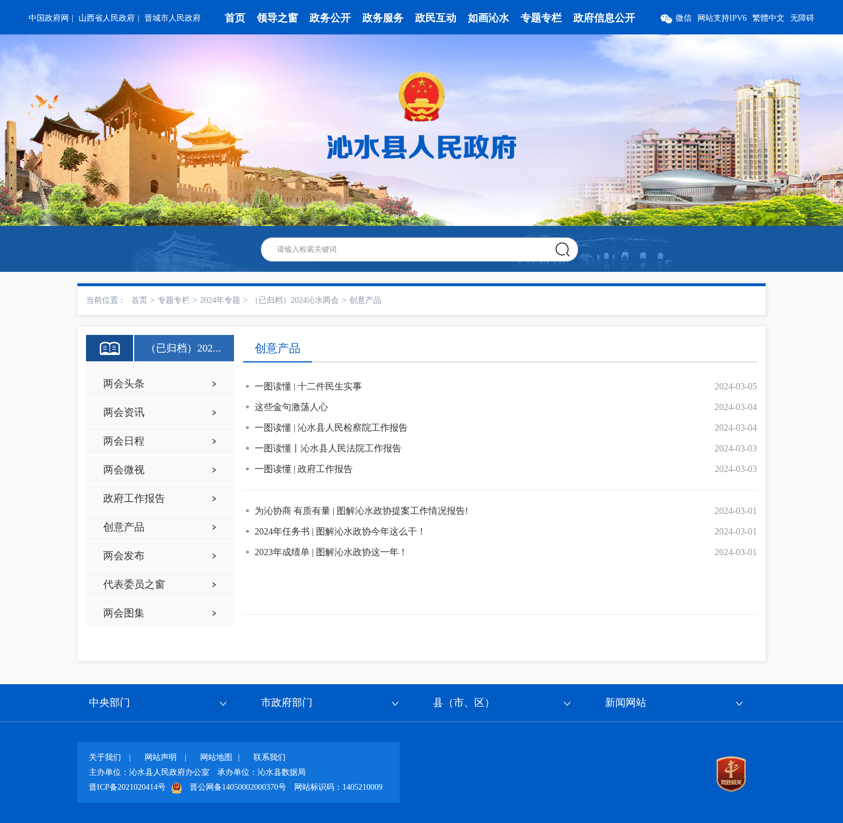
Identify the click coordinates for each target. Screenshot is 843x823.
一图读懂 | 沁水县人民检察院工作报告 (331, 427)
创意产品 (365, 300)
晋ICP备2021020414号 (127, 787)
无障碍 (802, 18)
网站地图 (216, 757)
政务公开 (330, 18)
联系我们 (269, 757)
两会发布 (124, 555)
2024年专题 (220, 300)
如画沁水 (488, 18)
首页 (235, 18)
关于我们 (105, 757)
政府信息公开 (604, 18)
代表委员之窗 (134, 584)
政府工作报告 (134, 498)
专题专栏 (541, 18)
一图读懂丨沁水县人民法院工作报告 (328, 448)
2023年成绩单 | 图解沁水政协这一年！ (331, 552)
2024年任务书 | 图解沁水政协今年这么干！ (340, 531)
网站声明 (161, 757)
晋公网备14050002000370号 (238, 787)
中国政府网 (49, 18)
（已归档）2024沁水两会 (295, 300)
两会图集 (124, 613)
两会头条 (124, 383)
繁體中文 (768, 18)
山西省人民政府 (107, 18)
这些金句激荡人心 (291, 407)
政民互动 (435, 18)
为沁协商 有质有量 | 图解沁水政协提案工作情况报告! (361, 511)
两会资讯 (124, 412)
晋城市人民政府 (173, 18)
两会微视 (124, 469)
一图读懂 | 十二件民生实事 (308, 386)
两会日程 (124, 441)
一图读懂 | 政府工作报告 (304, 469)
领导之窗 (277, 18)
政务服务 (383, 18)
